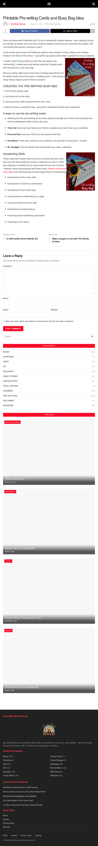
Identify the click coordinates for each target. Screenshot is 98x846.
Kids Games (8, 400)
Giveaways (8, 390)
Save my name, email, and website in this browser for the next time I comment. (40, 321)
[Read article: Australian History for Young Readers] (49, 521)
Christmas (8, 356)
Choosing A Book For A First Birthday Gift (21, 687)
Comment (8, 266)
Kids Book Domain (18, 24)
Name (6, 298)
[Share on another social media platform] (93, 31)
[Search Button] (93, 4)
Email (6, 309)
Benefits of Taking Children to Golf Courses (20, 787)
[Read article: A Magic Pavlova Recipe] (49, 452)
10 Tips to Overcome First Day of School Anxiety (22, 805)
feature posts (10, 381)
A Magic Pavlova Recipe (14, 479)
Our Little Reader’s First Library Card (18, 800)
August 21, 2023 (36, 24)
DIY (47, 24)
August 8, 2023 (11, 621)
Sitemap (6, 827)
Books (6, 352)
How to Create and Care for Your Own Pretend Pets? (24, 791)
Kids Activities (55, 24)
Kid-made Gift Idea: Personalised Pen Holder (23, 618)
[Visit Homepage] (49, 3)
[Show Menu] (4, 4)
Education (8, 371)
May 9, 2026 (10, 551)
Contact (6, 819)
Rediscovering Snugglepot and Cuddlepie (19, 796)
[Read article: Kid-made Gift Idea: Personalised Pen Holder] (49, 591)
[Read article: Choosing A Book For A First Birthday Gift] (49, 660)
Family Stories (10, 376)
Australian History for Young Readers (20, 548)
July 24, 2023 (10, 482)
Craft (6, 361)
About (5, 815)
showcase (8, 405)
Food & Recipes (10, 386)
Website (54, 309)
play (31, 61)
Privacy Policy (8, 823)
